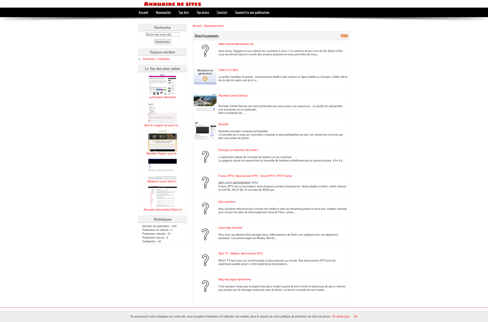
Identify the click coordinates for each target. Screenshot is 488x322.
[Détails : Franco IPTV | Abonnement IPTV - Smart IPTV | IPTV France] (206, 182)
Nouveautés (163, 12)
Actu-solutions (226, 202)
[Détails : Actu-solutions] (206, 208)
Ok (355, 316)
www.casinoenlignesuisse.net (236, 44)
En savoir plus (340, 316)
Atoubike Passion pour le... (162, 153)
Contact (222, 12)
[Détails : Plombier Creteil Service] (206, 102)
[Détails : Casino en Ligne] (206, 76)
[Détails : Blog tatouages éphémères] (206, 286)
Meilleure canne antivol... (163, 181)
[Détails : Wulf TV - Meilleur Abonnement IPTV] (206, 260)
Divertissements (213, 26)
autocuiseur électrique (162, 97)
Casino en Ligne (228, 70)
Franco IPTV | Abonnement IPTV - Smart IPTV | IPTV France (255, 176)
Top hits (183, 12)
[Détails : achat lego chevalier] (206, 234)
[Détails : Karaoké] (206, 131)
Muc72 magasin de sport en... (162, 125)
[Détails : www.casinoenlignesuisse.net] (206, 50)
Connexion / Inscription (156, 59)
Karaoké (223, 124)
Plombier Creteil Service (232, 95)
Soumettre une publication (252, 12)
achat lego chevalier (230, 227)
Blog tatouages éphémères (234, 279)
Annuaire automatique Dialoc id (162, 209)
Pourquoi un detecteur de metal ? (238, 150)
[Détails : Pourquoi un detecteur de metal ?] (206, 157)
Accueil (143, 12)
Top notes (202, 12)
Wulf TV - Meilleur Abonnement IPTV (240, 253)
